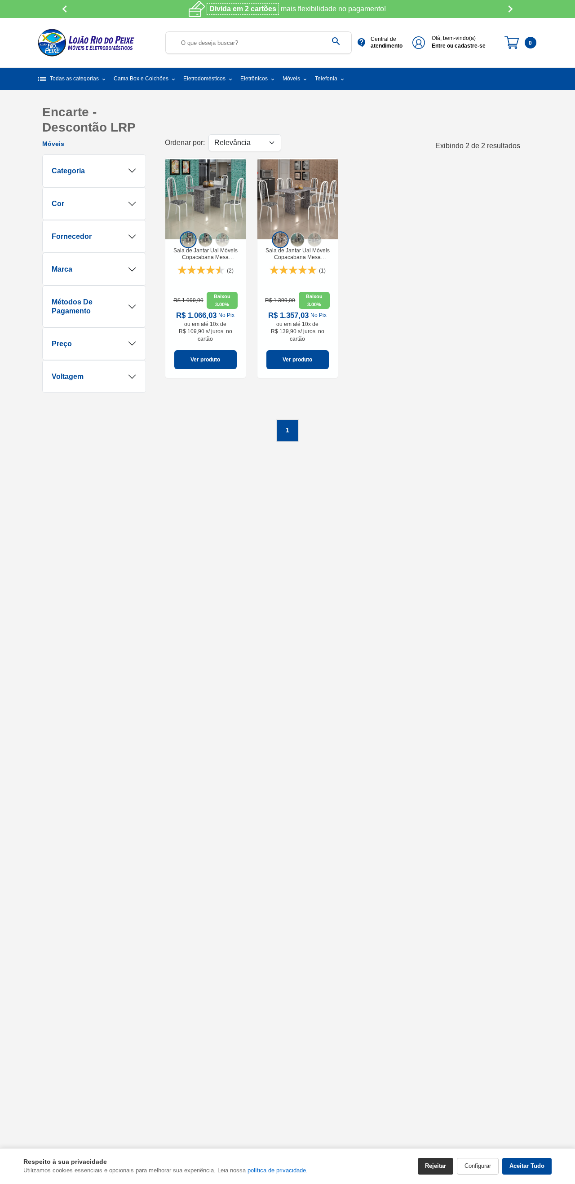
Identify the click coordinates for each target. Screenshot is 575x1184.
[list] (205, 240)
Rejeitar (435, 1165)
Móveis (53, 143)
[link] (205, 268)
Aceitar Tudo (526, 1165)
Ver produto (205, 360)
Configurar (477, 1165)
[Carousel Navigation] (287, 9)
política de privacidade (277, 1170)
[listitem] (188, 240)
